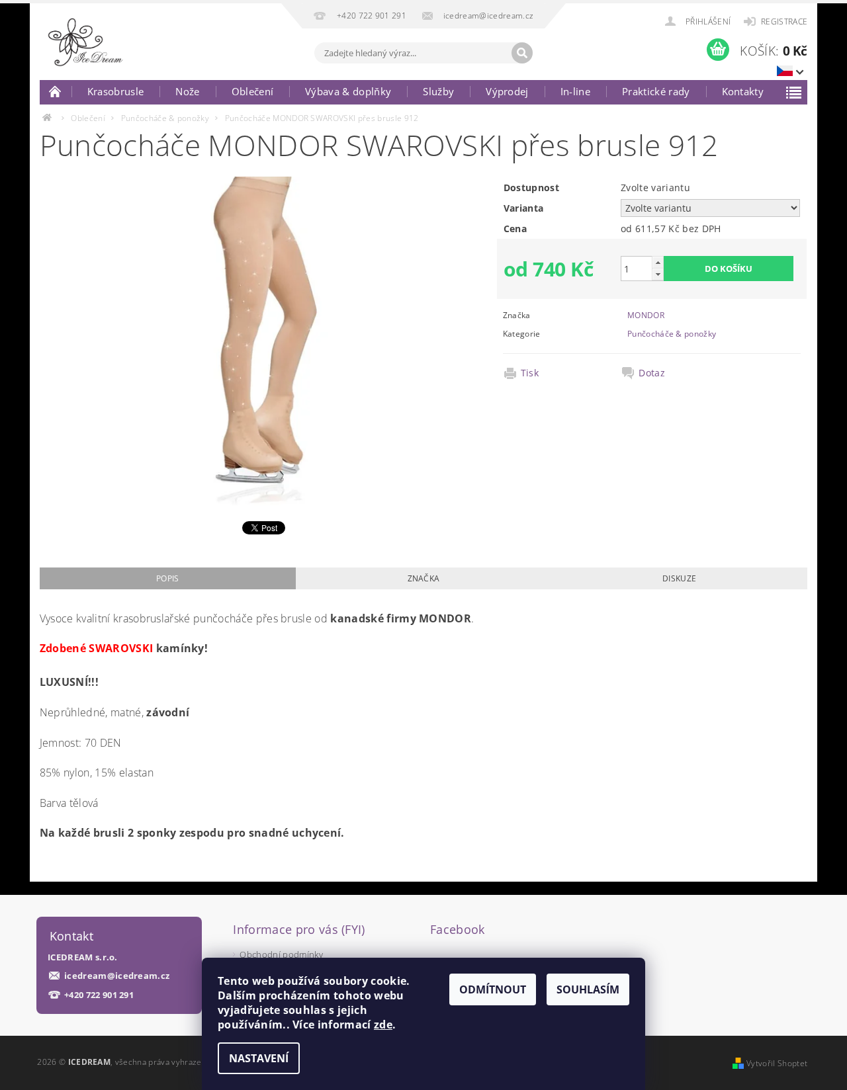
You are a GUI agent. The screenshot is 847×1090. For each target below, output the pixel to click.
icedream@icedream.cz (116, 976)
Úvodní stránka (55, 91)
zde (383, 1024)
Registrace (784, 21)
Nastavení (259, 1058)
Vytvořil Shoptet (776, 1063)
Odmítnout (492, 989)
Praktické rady (656, 91)
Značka (424, 578)
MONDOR (645, 315)
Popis (167, 578)
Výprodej (507, 91)
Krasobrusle (115, 91)
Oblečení (253, 91)
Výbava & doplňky (348, 91)
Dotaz (652, 373)
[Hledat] (522, 52)
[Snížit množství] (658, 274)
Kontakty (743, 91)
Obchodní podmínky (281, 954)
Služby (438, 91)
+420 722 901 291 (99, 995)
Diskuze (679, 578)
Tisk (530, 373)
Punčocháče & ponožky (671, 333)
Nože (187, 91)
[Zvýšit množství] (658, 262)
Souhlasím (588, 989)
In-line (575, 91)
